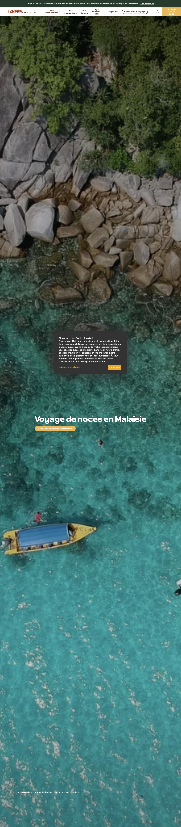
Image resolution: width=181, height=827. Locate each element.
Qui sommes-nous (96, 12)
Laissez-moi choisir (70, 367)
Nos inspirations (70, 11)
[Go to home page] (22, 12)
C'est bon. (114, 367)
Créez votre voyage (134, 11)
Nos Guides (84, 11)
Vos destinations (51, 12)
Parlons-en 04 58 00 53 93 (171, 11)
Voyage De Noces (43, 792)
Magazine (113, 11)
